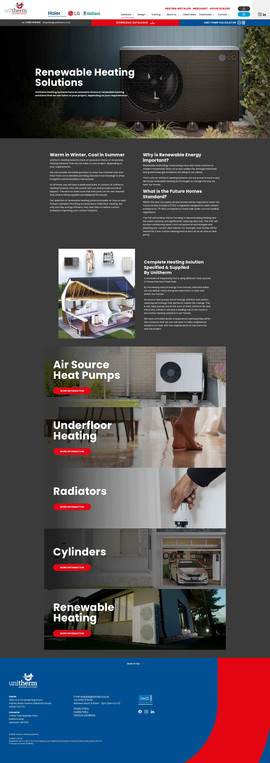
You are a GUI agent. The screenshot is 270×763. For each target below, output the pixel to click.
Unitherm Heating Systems (27, 734)
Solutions (126, 14)
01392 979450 (33, 22)
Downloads (205, 14)
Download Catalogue (132, 22)
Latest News (189, 14)
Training (155, 14)
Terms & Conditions (84, 715)
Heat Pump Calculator (220, 22)
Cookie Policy (81, 711)
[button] (244, 14)
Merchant (200, 8)
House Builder (220, 8)
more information (72, 506)
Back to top (133, 663)
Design (141, 14)
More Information (72, 390)
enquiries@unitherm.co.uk (95, 696)
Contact (222, 14)
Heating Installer (178, 8)
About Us (171, 14)
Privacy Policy (81, 708)
